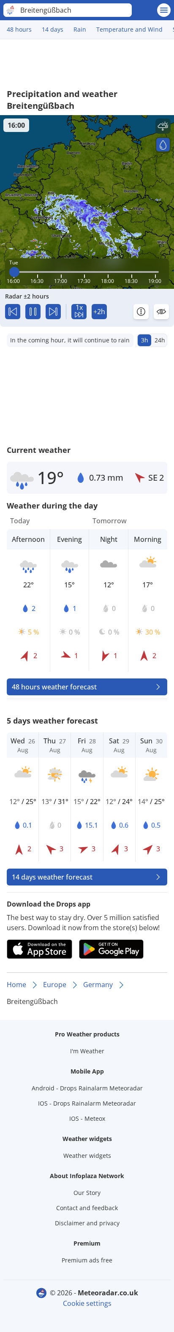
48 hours (19, 29)
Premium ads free (87, 1260)
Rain (79, 29)
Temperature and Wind (129, 29)
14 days (52, 29)
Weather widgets (87, 1156)
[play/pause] (33, 311)
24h (160, 340)
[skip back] (12, 311)
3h (144, 340)
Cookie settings (87, 1303)
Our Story (87, 1193)
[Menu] (164, 10)
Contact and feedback (87, 1208)
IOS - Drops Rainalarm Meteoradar (87, 1103)
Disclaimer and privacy (87, 1223)
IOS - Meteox (87, 1118)
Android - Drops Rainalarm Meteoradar (87, 1088)
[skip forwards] (53, 311)
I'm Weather (87, 1051)
